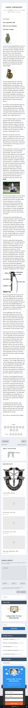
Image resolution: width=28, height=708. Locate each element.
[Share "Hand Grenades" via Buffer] (23, 427)
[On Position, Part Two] (14, 503)
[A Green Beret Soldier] (14, 479)
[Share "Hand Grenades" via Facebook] (5, 427)
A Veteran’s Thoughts (8, 639)
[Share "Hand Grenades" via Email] (14, 430)
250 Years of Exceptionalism (10, 643)
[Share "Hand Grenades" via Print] (17, 430)
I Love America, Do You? (9, 654)
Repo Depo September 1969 (10, 551)
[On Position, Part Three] (14, 523)
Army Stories (6, 663)
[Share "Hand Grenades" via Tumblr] (14, 427)
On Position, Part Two (9, 512)
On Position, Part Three (9, 532)
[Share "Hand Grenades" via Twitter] (8, 427)
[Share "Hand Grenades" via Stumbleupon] (11, 430)
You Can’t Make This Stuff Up (10, 650)
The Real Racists (7, 646)
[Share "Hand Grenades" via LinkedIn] (20, 427)
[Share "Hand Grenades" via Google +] (11, 427)
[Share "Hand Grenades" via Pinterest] (17, 427)
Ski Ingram (10, 10)
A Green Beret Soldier (9, 493)
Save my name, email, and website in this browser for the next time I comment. (12, 588)
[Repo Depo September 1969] (14, 542)
